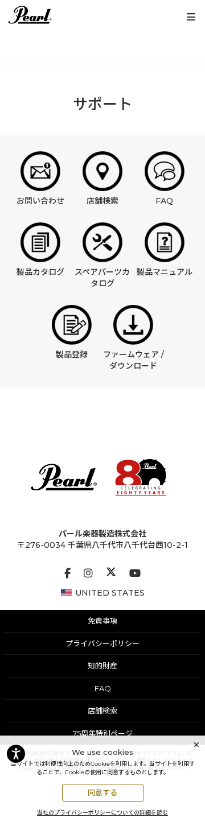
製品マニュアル (164, 272)
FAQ (164, 201)
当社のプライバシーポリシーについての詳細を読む (102, 812)
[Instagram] (88, 573)
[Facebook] (67, 573)
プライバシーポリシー (102, 643)
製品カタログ (40, 272)
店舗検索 (102, 201)
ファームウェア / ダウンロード (133, 360)
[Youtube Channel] (135, 573)
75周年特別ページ (103, 733)
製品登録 (72, 354)
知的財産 (102, 665)
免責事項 (102, 620)
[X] (111, 573)
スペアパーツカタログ (102, 277)
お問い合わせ (40, 201)
